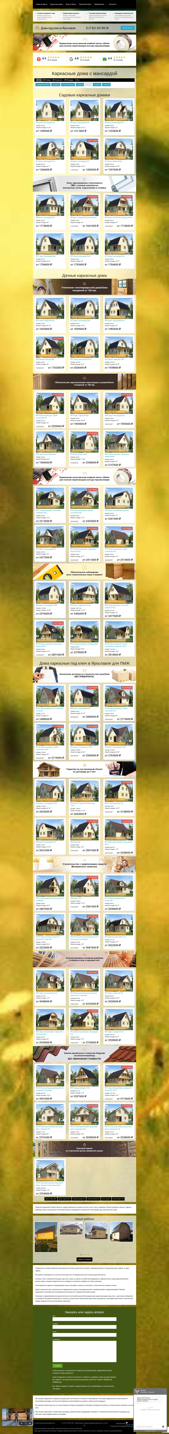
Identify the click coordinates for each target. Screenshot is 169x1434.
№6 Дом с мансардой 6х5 (79, 161)
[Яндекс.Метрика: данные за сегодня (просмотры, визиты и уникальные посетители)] (130, 1423)
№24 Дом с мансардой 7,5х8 (46, 605)
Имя (54, 1316)
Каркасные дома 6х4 (79, 1199)
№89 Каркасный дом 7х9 (114, 803)
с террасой (106, 84)
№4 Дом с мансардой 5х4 (45, 161)
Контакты (112, 4)
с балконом (56, 84)
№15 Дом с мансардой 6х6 (80, 321)
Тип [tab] (39, 80)
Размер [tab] (48, 80)
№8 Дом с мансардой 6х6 (45, 217)
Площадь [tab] (69, 80)
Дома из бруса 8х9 (51, 1199)
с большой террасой (68, 84)
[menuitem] (42, 4)
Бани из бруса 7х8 (118, 1199)
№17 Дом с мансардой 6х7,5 (80, 359)
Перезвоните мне (127, 28)
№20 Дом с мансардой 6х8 (115, 415)
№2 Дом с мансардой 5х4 (79, 123)
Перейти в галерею (84, 1259)
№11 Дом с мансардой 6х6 (46, 256)
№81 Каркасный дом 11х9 (80, 1088)
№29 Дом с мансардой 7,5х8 (115, 747)
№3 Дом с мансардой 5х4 (114, 123)
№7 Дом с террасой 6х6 (113, 161)
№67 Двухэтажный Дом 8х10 (46, 993)
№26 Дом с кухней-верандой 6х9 (117, 510)
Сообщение (56, 1339)
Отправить (57, 1366)
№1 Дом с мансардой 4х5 (45, 123)
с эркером (80, 84)
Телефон (55, 1324)
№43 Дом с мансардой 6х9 (46, 549)
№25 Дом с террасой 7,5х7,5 (80, 605)
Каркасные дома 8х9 (93, 1199)
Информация (99, 4)
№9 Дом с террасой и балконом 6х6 (83, 217)
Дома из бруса (41, 4)
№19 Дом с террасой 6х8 (79, 415)
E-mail (54, 1331)
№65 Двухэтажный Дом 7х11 (115, 937)
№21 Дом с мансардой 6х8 (46, 454)
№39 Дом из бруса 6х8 (78, 454)
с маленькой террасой (43, 84)
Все (77, 80)
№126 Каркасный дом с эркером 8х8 (84, 644)
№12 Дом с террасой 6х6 (45, 321)
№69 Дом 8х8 (75, 842)
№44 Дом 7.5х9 (76, 898)
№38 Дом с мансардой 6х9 (80, 708)
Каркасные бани (85, 4)
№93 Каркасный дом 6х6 (45, 359)
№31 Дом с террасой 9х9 (114, 993)
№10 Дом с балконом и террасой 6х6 (118, 217)
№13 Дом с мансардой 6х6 (80, 256)
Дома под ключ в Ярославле (58, 28)
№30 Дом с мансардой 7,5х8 (46, 803)
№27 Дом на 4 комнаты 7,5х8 (81, 747)
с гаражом (97, 84)
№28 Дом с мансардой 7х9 (46, 842)
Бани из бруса (71, 4)
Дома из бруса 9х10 (64, 1199)
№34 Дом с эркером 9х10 (114, 1032)
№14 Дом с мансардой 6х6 (115, 256)
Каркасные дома (56, 4)
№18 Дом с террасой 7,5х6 (114, 359)
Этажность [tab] (58, 80)
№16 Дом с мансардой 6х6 (115, 321)
